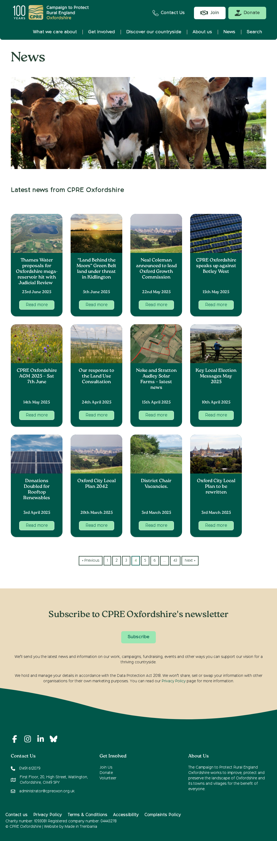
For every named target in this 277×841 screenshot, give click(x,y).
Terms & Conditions (87, 815)
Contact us (16, 815)
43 (175, 560)
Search (254, 32)
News (229, 32)
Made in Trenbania (81, 827)
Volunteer (108, 778)
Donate (106, 773)
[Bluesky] (53, 739)
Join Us (106, 767)
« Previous (90, 560)
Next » (190, 560)
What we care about (55, 32)
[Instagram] (27, 739)
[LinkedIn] (40, 739)
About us (202, 32)
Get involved (101, 32)
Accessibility (126, 815)
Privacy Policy (174, 681)
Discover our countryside (153, 32)
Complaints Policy (162, 815)
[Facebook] (14, 739)
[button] (36, 305)
